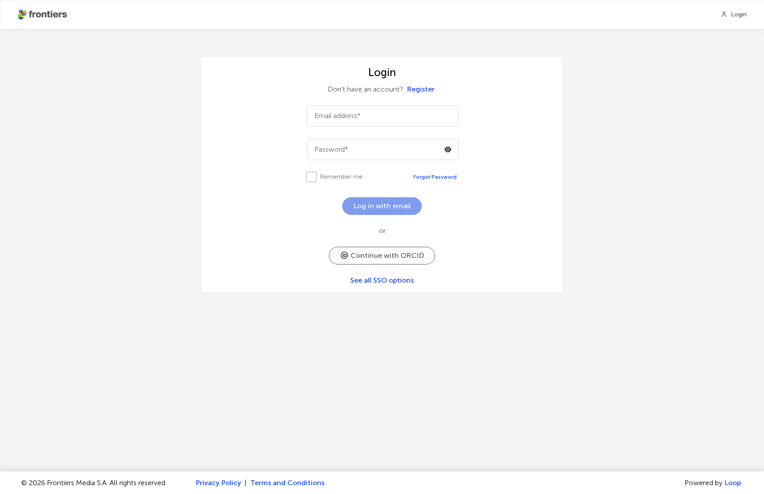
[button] (382, 255)
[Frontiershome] (43, 14)
